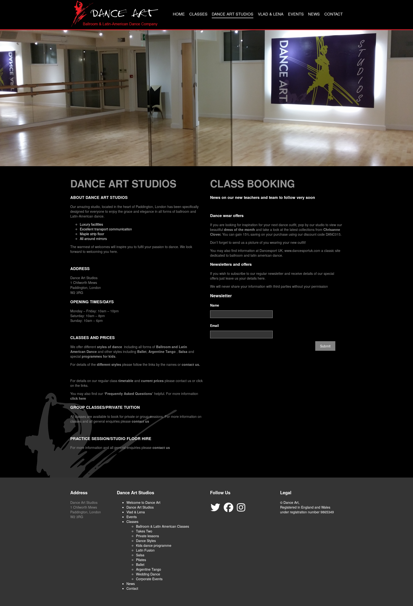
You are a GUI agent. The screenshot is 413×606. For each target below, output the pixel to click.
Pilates (141, 559)
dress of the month (240, 229)
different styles (109, 364)
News (314, 14)
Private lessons (147, 535)
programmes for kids (98, 356)
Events (296, 14)
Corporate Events (149, 578)
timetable (125, 380)
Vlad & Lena (270, 14)
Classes (198, 14)
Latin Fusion (145, 550)
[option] (206, 98)
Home (179, 14)
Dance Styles (146, 540)
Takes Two (144, 531)
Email (214, 325)
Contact (333, 14)
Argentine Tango (162, 351)
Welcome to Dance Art (143, 502)
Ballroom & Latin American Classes (162, 526)
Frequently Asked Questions (128, 393)
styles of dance (109, 346)
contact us (140, 421)
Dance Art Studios (232, 14)
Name (214, 305)
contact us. (191, 364)
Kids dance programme (153, 545)
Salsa (183, 351)
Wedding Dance (148, 574)
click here (78, 398)
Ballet (142, 351)
